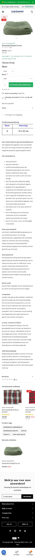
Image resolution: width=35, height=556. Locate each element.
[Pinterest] (20, 531)
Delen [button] (4, 108)
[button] (3, 12)
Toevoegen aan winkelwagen (21, 85)
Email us (25, 524)
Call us (9, 524)
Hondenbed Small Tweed (11, 463)
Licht (23, 431)
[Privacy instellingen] (3, 552)
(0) (10, 47)
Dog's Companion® (8, 43)
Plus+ (27, 542)
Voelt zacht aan (19, 434)
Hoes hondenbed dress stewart (10, 411)
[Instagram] (15, 531)
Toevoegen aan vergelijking (13, 115)
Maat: (4, 74)
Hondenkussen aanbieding (12, 427)
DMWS (22, 542)
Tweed (6, 434)
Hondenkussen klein (10, 431)
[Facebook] (10, 531)
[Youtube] (25, 531)
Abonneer (27, 497)
